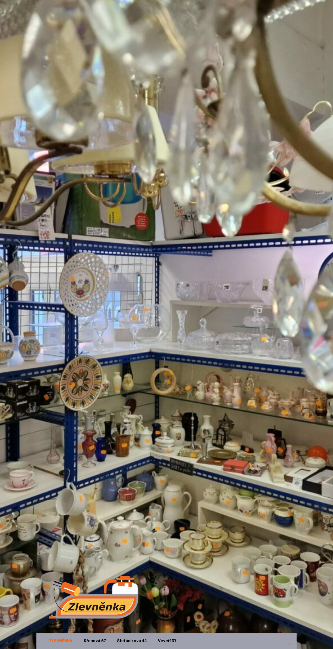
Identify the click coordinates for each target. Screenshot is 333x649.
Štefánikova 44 (132, 640)
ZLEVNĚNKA (61, 640)
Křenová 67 (95, 640)
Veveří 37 (167, 640)
